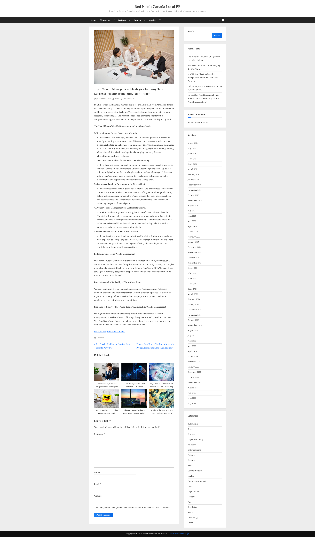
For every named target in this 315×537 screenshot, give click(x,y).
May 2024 (192, 284)
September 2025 (195, 200)
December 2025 (194, 185)
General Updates (195, 471)
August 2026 (193, 143)
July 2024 (192, 273)
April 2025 (192, 226)
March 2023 (193, 356)
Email (97, 484)
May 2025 (192, 221)
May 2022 (192, 403)
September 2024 (195, 263)
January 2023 (193, 367)
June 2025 (192, 216)
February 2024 (194, 299)
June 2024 (192, 278)
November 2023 (194, 315)
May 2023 (192, 346)
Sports (190, 512)
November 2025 (194, 190)
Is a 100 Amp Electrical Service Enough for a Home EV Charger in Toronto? (203, 77)
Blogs (190, 429)
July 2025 (192, 211)
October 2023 (193, 320)
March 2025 (193, 231)
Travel (190, 522)
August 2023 (193, 330)
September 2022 (195, 382)
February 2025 (194, 237)
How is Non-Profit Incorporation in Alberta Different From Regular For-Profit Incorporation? (204, 98)
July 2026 (192, 148)
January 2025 (193, 242)
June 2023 (192, 341)
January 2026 (193, 179)
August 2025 (193, 205)
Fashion (137, 20)
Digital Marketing (195, 439)
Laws (190, 486)
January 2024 (193, 304)
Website (98, 496)
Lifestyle (152, 20)
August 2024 (193, 268)
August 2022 (193, 387)
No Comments (128, 99)
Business (122, 20)
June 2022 (192, 398)
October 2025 (193, 195)
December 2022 (194, 372)
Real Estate (192, 507)
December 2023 (194, 309)
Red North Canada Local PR (158, 6)
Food (190, 465)
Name (97, 472)
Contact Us (105, 20)
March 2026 (193, 169)
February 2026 (194, 174)
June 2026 (192, 153)
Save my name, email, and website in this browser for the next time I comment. (133, 507)
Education (192, 444)
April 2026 (192, 164)
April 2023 (192, 351)
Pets (189, 502)
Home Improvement (197, 481)
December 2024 (194, 247)
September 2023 (195, 325)
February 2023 (194, 361)
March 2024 (193, 294)
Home (93, 20)
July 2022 (192, 393)
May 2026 (192, 159)
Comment (99, 434)
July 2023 (192, 335)
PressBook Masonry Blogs (179, 534)
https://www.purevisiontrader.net (109, 331)
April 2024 (192, 289)
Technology (193, 517)
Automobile (193, 424)
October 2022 (193, 377)
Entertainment (194, 450)
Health (191, 476)
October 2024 (193, 257)
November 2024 (194, 252)
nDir (116, 99)
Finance (100, 338)
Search (191, 31)
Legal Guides (193, 491)
